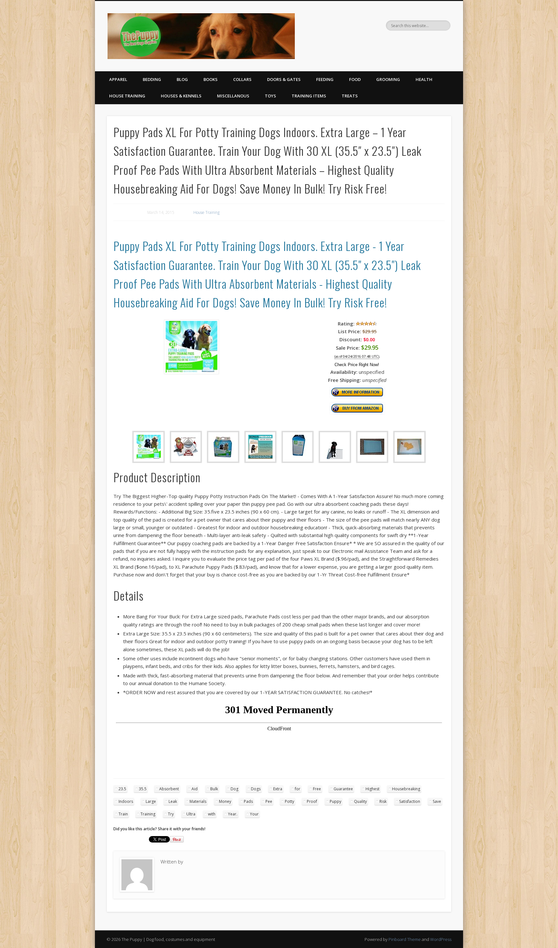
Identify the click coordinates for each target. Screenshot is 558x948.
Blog (182, 79)
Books (210, 79)
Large (151, 801)
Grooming (388, 79)
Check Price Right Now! (357, 364)
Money (225, 801)
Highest (372, 789)
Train (123, 814)
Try (171, 814)
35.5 (143, 789)
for (297, 789)
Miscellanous (233, 96)
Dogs (256, 789)
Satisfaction (409, 801)
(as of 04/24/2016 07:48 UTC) (357, 356)
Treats (350, 96)
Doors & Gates (284, 79)
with (211, 814)
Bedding (152, 79)
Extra (277, 789)
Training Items (309, 96)
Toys (270, 96)
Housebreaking (406, 789)
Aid (194, 789)
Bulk (214, 789)
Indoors (126, 801)
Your (254, 814)
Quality (360, 801)
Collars (242, 79)
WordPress (440, 939)
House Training (127, 96)
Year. (232, 814)
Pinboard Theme (404, 939)
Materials (198, 801)
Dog (234, 789)
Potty (289, 801)
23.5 (122, 789)
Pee (268, 801)
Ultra (190, 814)
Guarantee (343, 789)
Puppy (335, 801)
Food (355, 79)
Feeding (325, 79)
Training (147, 814)
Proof (312, 801)
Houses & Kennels (181, 96)
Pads (248, 801)
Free (317, 789)
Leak (173, 801)
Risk (383, 801)
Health (424, 79)
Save (437, 801)
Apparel (118, 79)
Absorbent (169, 789)
